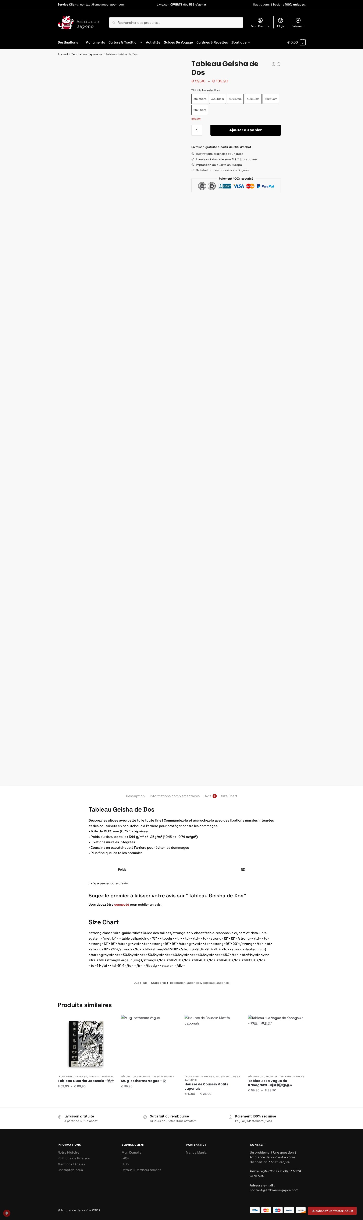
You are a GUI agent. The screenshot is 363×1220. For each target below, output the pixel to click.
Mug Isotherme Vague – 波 (143, 1081)
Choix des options (86, 1102)
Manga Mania (196, 1152)
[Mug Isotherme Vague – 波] (149, 1043)
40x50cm (253, 99)
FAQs (280, 26)
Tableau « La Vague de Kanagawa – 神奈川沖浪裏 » (270, 1083)
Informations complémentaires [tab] (175, 796)
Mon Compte (260, 26)
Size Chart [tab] (229, 796)
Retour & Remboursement (141, 1170)
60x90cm (199, 110)
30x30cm (199, 99)
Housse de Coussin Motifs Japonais (206, 1086)
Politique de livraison (74, 1158)
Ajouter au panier (245, 130)
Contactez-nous (70, 1170)
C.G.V (125, 1164)
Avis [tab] (208, 796)
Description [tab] (135, 796)
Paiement (298, 26)
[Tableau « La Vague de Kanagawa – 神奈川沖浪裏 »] (276, 1043)
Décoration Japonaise (86, 54)
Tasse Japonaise (163, 1076)
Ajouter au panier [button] (149, 1102)
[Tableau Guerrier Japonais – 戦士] (86, 1043)
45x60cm (271, 99)
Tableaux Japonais (216, 983)
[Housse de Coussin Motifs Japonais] (213, 1043)
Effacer (196, 118)
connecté (121, 904)
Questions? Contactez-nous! (332, 1211)
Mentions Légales (71, 1164)
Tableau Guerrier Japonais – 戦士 (86, 1081)
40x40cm (235, 99)
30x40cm (217, 99)
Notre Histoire (68, 1152)
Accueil (63, 54)
